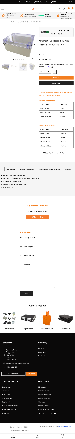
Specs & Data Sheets (27, 169)
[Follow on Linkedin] (51, 413)
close (4, 1)
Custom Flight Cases (44, 394)
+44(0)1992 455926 (12, 367)
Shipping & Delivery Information (49, 169)
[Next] (33, 44)
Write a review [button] (37, 217)
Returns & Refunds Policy (9, 409)
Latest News (42, 352)
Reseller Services (43, 406)
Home (3, 22)
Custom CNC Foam (44, 398)
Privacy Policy (5, 394)
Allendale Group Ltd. (64, 426)
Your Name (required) (27, 238)
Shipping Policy (6, 402)
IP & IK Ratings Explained (46, 409)
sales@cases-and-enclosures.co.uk (17, 363)
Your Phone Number (27, 255)
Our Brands (42, 356)
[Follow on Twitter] (43, 413)
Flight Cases (42, 387)
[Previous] (4, 44)
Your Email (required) (27, 247)
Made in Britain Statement (9, 406)
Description (11, 169)
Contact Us (5, 391)
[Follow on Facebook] (40, 413)
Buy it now (56, 83)
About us (41, 348)
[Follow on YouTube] (55, 413)
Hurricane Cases (43, 391)
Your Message (25, 264)
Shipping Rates (6, 387)
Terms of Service (6, 398)
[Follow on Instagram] (47, 413)
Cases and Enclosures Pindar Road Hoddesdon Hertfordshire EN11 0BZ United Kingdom (13, 354)
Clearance (41, 402)
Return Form (5, 413)
